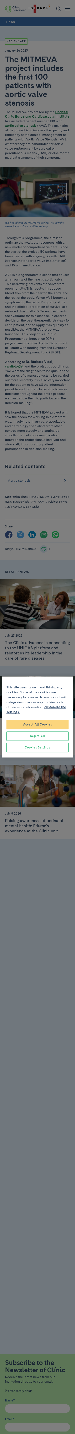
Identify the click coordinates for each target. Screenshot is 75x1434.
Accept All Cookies (37, 724)
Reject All (37, 736)
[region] (37, 717)
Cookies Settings (37, 747)
